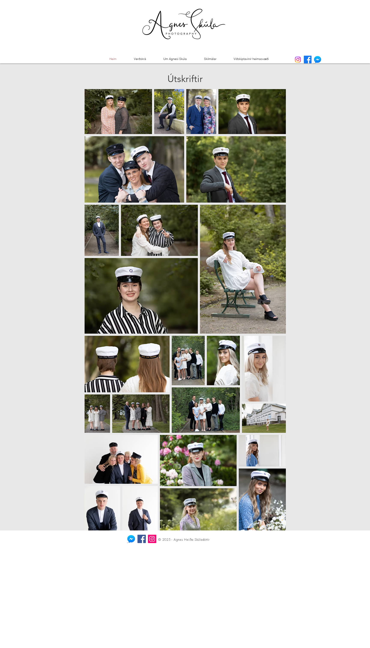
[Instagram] (152, 539)
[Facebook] (141, 539)
